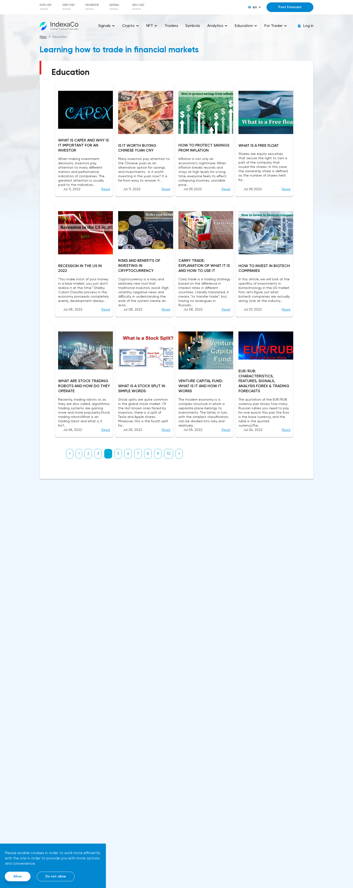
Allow (17, 876)
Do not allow (55, 876)
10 (168, 453)
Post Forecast (290, 7)
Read (105, 189)
